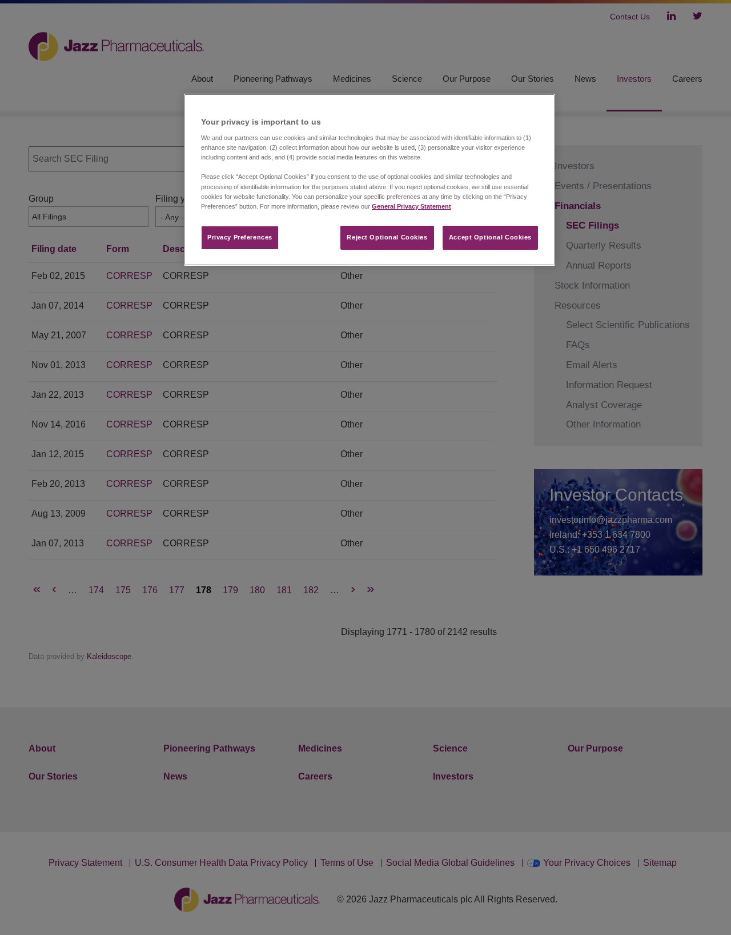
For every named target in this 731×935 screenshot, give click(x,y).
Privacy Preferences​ (239, 237)
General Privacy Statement (411, 206)
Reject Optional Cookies (387, 237)
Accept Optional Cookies (490, 237)
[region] (369, 180)
